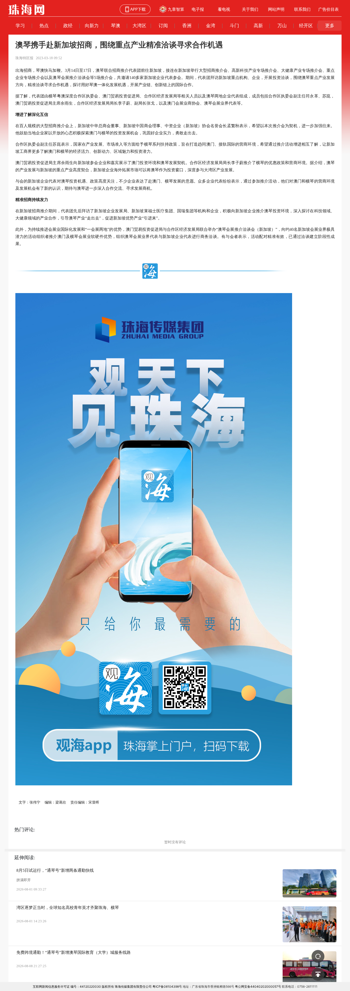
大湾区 (139, 25)
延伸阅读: (24, 857)
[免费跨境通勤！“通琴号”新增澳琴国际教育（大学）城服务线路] (309, 969)
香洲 (186, 25)
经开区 (306, 25)
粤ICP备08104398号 (167, 986)
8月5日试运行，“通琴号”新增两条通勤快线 (55, 870)
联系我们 (302, 9)
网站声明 (276, 9)
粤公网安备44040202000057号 (258, 986)
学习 (20, 25)
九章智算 (176, 9)
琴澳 (115, 25)
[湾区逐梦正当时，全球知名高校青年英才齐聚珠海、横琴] (309, 924)
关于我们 (250, 9)
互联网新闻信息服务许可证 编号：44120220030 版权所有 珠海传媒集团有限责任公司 (92, 986)
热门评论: (24, 829)
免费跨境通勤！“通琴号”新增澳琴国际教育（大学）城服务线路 (73, 952)
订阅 (163, 25)
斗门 (234, 25)
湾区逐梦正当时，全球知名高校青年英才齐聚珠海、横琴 (67, 907)
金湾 (210, 25)
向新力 (92, 25)
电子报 (198, 9)
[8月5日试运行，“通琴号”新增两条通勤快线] (309, 883)
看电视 (224, 9)
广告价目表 (328, 9)
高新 (258, 25)
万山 (282, 25)
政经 (68, 25)
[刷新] (318, 956)
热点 (44, 25)
